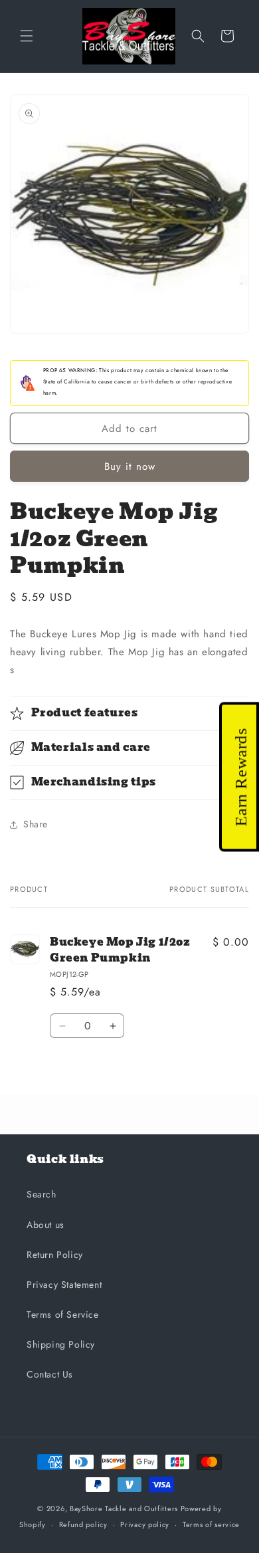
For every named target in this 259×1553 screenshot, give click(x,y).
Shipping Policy (61, 1344)
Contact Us (50, 1374)
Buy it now (129, 466)
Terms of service (211, 1524)
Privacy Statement (64, 1284)
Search (41, 1194)
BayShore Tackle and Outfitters (124, 1508)
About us (45, 1224)
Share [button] (35, 824)
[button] (26, 36)
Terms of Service (63, 1314)
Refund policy (83, 1524)
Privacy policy (144, 1524)
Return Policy (55, 1254)
